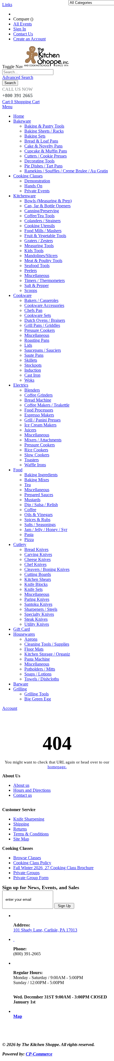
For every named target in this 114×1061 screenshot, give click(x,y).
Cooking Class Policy (32, 862)
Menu (7, 106)
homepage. (57, 767)
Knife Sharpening (28, 819)
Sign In (19, 29)
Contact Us (23, 34)
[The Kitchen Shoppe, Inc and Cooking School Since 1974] (47, 66)
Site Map (21, 839)
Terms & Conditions (31, 834)
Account (9, 708)
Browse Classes (27, 857)
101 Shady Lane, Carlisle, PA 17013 (45, 930)
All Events (22, 24)
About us (21, 785)
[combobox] (27, 72)
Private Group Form (30, 877)
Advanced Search (17, 77)
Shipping (21, 824)
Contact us (22, 795)
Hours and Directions (32, 790)
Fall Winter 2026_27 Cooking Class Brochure (53, 867)
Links (7, 4)
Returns (20, 829)
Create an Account (29, 39)
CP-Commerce (39, 1054)
